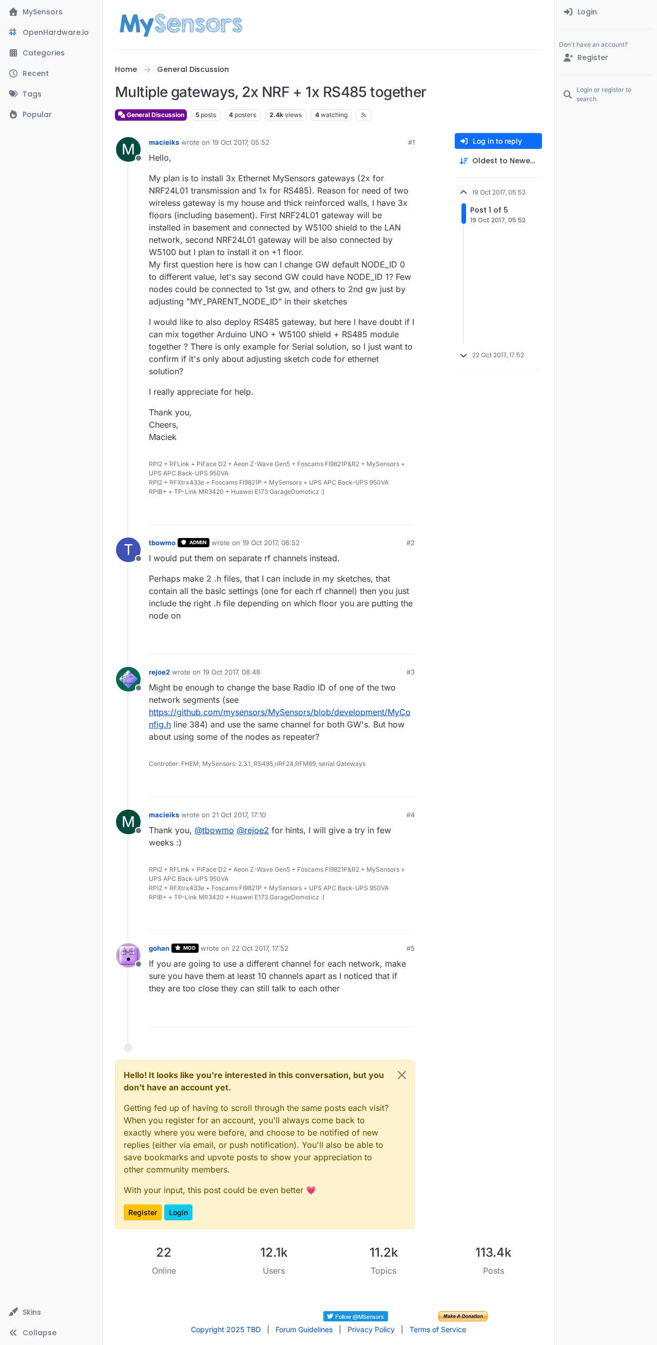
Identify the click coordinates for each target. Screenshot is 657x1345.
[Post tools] (406, 513)
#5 (411, 948)
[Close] (402, 1075)
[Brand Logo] (181, 24)
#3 (411, 672)
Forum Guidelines (304, 1329)
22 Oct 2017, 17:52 (259, 948)
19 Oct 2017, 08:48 (231, 672)
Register (142, 1212)
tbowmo (162, 543)
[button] (51, 1312)
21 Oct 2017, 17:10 (239, 815)
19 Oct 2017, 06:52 (271, 543)
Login (178, 1212)
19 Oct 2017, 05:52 (240, 142)
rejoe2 (159, 672)
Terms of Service (438, 1329)
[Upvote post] (367, 513)
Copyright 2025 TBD (226, 1329)
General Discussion (154, 115)
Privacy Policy (371, 1329)
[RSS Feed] (364, 115)
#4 (411, 815)
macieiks (164, 142)
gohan (159, 948)
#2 (411, 543)
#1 (411, 142)
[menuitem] (606, 12)
